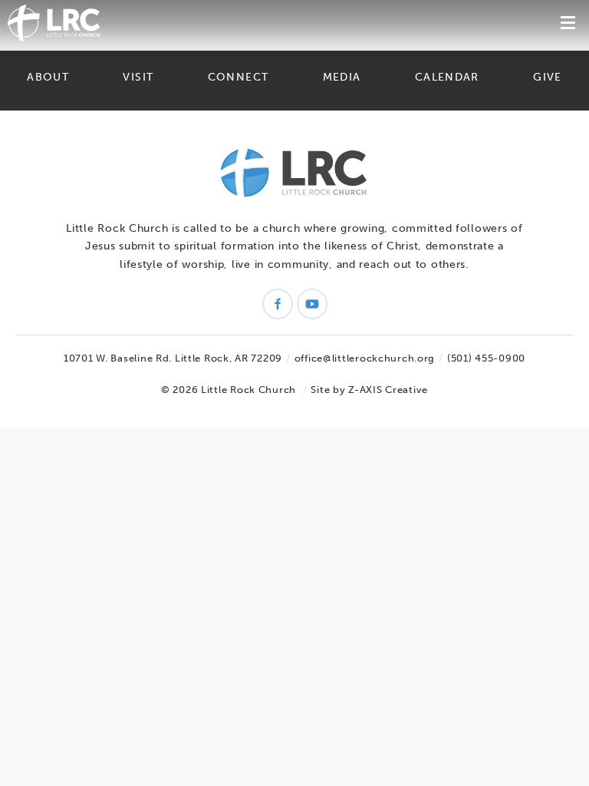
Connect (238, 77)
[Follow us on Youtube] (312, 304)
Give (547, 77)
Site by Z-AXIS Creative (369, 389)
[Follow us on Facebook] (277, 304)
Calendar (447, 77)
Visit (138, 77)
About (48, 77)
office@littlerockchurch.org (364, 358)
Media (342, 77)
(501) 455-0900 (486, 358)
